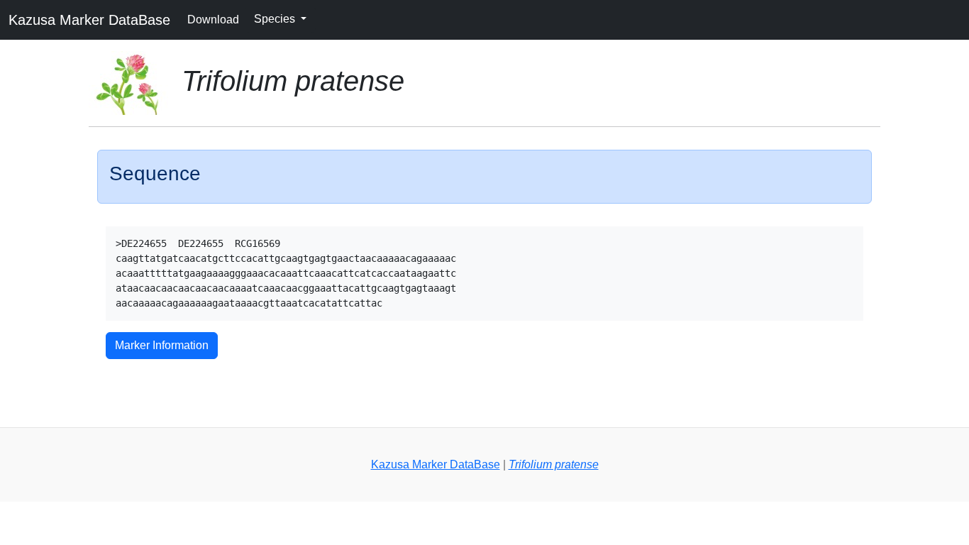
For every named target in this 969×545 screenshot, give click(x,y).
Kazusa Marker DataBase (89, 20)
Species (276, 19)
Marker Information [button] (162, 345)
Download (213, 19)
